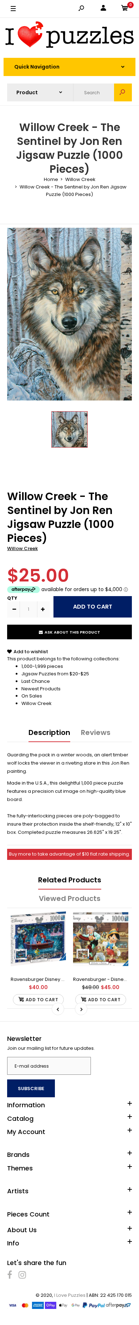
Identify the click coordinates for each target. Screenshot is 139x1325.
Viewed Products (70, 898)
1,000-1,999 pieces (42, 666)
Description (49, 732)
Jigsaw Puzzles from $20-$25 (55, 673)
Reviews (95, 732)
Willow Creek (22, 548)
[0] (124, 9)
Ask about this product (72, 632)
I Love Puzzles (70, 1295)
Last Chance (35, 681)
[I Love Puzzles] (69, 35)
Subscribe (31, 1088)
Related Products (69, 880)
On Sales (31, 695)
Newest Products (41, 688)
